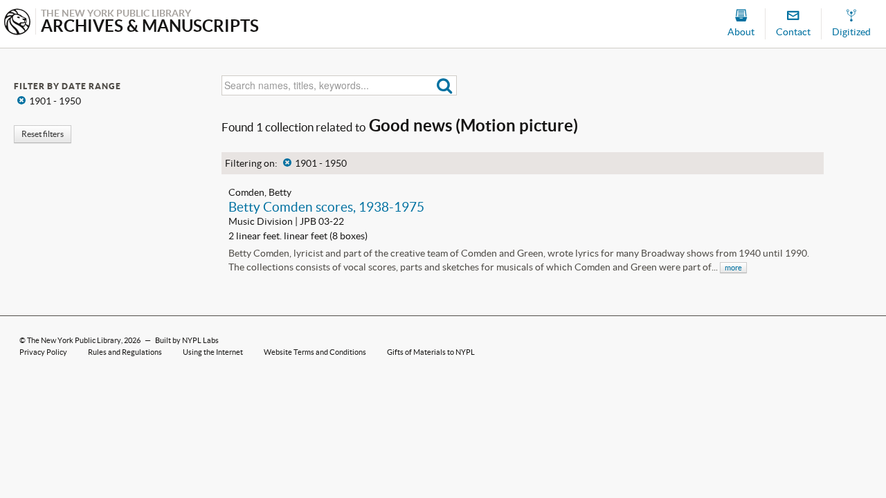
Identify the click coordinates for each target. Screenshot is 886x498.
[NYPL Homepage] (17, 23)
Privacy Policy (43, 352)
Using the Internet (213, 352)
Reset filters (42, 133)
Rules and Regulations (125, 352)
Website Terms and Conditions (315, 352)
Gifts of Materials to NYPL (431, 352)
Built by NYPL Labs (187, 340)
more (733, 268)
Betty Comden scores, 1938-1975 (326, 206)
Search (445, 85)
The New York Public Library (74, 340)
